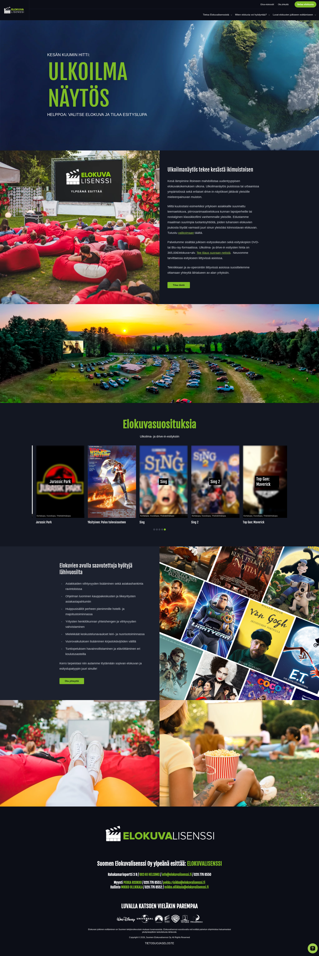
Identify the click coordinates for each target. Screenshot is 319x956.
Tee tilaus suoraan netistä (213, 252)
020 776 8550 (202, 874)
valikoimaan (186, 233)
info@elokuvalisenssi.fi (177, 874)
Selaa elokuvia (305, 4)
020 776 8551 (152, 882)
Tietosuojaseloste (159, 943)
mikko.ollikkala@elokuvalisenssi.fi (186, 887)
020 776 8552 (153, 887)
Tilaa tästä (179, 285)
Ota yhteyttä (72, 681)
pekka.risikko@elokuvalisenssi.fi (184, 882)
